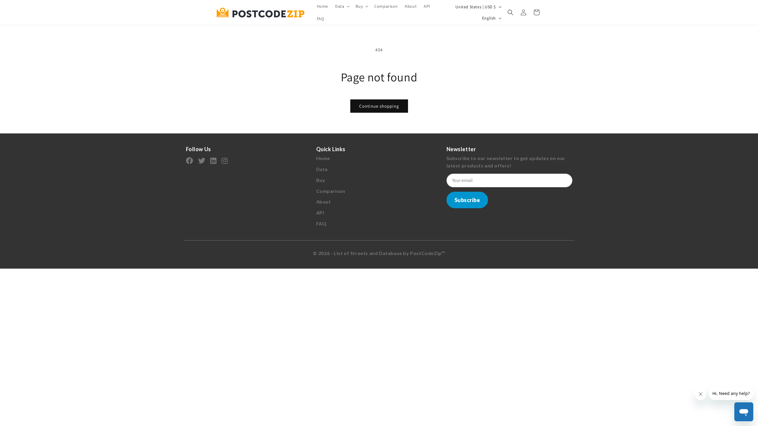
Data (322, 169)
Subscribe (467, 200)
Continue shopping (379, 106)
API (320, 212)
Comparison (330, 191)
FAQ (321, 223)
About (323, 201)
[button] (342, 6)
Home (323, 158)
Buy (320, 180)
